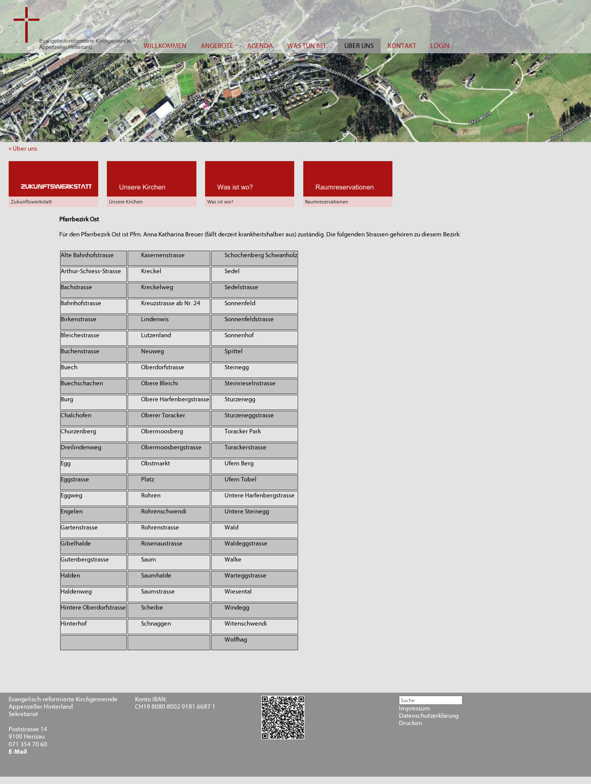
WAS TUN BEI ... (309, 46)
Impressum (414, 708)
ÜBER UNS (359, 46)
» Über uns (25, 148)
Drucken (410, 723)
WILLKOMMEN (165, 46)
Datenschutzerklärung (429, 715)
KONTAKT (402, 46)
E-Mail (18, 751)
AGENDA (260, 46)
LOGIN (440, 46)
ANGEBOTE (217, 46)
